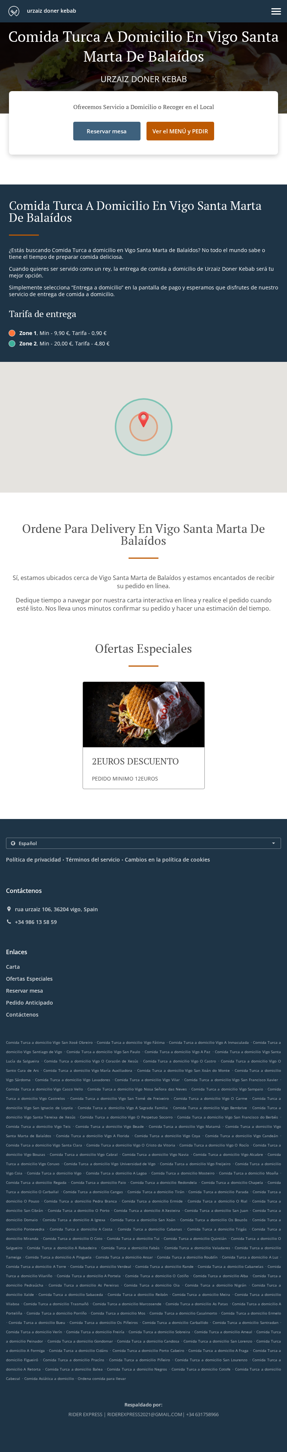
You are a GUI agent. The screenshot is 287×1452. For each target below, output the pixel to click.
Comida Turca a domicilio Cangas (93, 1191)
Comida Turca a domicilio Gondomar (80, 1341)
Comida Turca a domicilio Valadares (197, 1247)
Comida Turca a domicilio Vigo (54, 1173)
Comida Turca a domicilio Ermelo (251, 1313)
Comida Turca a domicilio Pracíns (73, 1359)
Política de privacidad (33, 859)
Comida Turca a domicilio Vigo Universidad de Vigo (109, 1163)
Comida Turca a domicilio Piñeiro (139, 1359)
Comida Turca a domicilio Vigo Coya (167, 1135)
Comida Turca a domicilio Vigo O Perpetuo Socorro (126, 1117)
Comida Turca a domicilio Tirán (155, 1191)
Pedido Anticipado (29, 1002)
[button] (276, 11)
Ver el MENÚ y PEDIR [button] (180, 131)
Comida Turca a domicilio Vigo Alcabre (228, 1154)
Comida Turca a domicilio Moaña (248, 1173)
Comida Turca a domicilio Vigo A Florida (92, 1135)
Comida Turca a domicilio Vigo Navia (155, 1154)
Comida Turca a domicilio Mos (118, 1313)
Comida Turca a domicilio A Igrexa (74, 1219)
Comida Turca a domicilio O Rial (217, 1201)
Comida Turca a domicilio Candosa (148, 1341)
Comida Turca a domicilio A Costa (81, 1229)
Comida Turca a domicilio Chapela (232, 1182)
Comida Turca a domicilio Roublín (187, 1257)
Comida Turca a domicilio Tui (133, 1238)
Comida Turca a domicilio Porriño (57, 1313)
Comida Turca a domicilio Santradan (245, 1322)
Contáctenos (22, 1014)
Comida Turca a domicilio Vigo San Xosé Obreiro (49, 1042)
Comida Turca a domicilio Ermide (152, 1201)
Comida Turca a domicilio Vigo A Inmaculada (209, 1042)
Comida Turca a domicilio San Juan (216, 1210)
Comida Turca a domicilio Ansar (124, 1257)
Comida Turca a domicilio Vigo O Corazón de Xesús (91, 1061)
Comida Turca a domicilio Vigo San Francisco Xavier (231, 1079)
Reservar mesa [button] (107, 131)
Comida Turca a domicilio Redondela (163, 1182)
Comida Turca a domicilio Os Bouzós (213, 1219)
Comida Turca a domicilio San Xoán (142, 1219)
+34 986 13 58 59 (36, 922)
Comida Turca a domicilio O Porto (78, 1210)
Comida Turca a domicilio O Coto (72, 1238)
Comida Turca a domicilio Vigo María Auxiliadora (87, 1070)
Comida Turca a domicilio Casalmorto (183, 1313)
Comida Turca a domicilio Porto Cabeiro (148, 1350)
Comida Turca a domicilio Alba (221, 1275)
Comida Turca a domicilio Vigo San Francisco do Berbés (227, 1117)
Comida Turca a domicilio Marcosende (127, 1303)
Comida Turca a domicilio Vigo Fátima (131, 1042)
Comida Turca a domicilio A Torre (36, 1266)
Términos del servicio (93, 859)
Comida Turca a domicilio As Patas (197, 1303)
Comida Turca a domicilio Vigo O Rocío (214, 1145)
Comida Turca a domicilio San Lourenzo (211, 1359)
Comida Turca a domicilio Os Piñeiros (104, 1322)
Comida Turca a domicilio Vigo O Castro (179, 1061)
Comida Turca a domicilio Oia (152, 1285)
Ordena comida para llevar (102, 1378)
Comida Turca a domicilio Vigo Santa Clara (44, 1145)
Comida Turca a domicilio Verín (34, 1331)
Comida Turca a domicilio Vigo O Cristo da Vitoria (130, 1145)
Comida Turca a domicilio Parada (218, 1191)
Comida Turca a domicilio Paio (98, 1182)
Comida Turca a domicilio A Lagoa (116, 1173)
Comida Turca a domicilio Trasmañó (56, 1303)
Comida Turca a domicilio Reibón (137, 1294)
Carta (13, 966)
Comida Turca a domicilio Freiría (95, 1331)
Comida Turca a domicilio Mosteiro (183, 1173)
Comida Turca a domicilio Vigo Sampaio (227, 1089)
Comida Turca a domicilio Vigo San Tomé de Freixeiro (119, 1098)
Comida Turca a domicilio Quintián (195, 1238)
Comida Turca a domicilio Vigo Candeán (241, 1135)
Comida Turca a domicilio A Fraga (218, 1350)
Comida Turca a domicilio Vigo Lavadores (72, 1079)
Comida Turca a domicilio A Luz (250, 1257)
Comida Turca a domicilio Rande (164, 1266)
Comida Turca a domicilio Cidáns (78, 1350)
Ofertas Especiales (29, 978)
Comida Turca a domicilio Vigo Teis (38, 1126)
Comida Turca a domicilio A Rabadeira (62, 1247)
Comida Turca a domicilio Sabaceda (70, 1294)
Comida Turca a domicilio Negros (137, 1369)
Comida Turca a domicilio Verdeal (100, 1266)
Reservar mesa (24, 990)
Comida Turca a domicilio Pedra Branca (80, 1201)
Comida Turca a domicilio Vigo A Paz (177, 1051)
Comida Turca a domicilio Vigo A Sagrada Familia (123, 1107)
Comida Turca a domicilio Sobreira (159, 1331)
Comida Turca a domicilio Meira (201, 1294)
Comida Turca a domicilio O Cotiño (156, 1275)
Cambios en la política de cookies (167, 859)
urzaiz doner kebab (50, 10)
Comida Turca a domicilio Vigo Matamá (185, 1126)
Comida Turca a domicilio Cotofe (201, 1369)
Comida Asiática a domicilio (49, 1378)
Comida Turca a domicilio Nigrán (215, 1285)
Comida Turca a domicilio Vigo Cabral (84, 1154)
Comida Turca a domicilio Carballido (175, 1322)
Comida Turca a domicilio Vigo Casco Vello (44, 1089)
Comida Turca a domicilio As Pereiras (84, 1285)
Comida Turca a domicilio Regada (36, 1182)
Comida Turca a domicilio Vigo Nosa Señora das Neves (137, 1089)
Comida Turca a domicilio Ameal (223, 1331)
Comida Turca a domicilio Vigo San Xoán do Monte (183, 1070)
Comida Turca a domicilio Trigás (217, 1229)
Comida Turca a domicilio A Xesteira (147, 1210)
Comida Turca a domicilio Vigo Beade (109, 1126)
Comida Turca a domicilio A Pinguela (58, 1257)
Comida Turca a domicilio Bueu (37, 1322)
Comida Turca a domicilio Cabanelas (230, 1266)
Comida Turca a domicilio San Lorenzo (217, 1341)
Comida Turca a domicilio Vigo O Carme (210, 1098)
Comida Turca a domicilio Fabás (130, 1247)
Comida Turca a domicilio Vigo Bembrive (210, 1107)
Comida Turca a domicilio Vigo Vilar (147, 1079)
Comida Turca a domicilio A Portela (89, 1275)
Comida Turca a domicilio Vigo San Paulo (103, 1051)
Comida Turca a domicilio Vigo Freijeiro (195, 1163)
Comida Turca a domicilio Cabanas (150, 1229)
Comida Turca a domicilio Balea (74, 1369)
